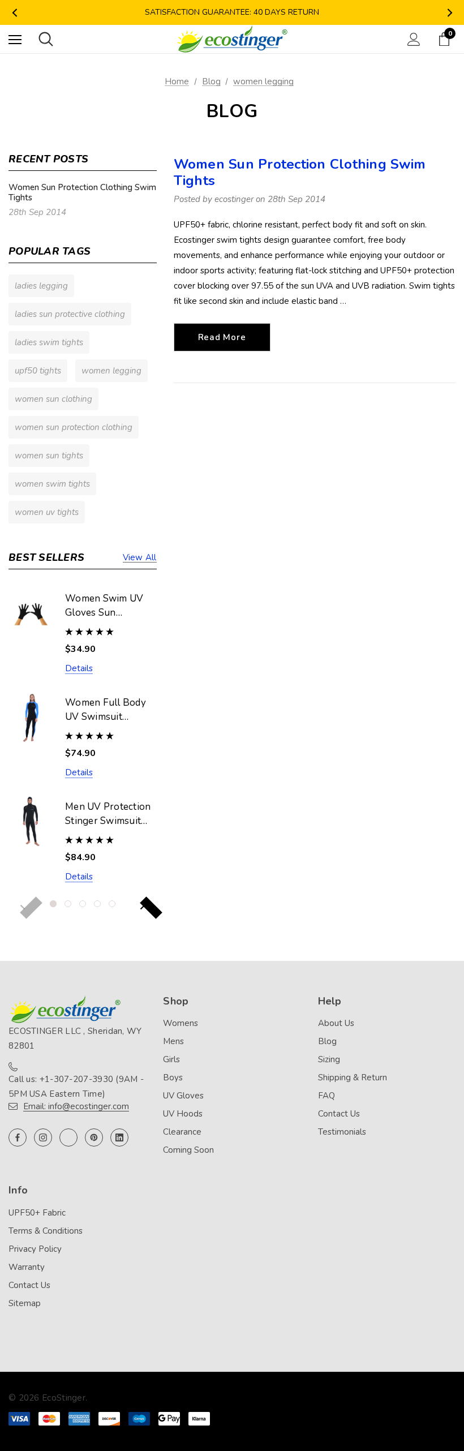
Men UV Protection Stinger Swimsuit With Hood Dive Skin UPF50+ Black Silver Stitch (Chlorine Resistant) (109, 814)
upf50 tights (38, 370)
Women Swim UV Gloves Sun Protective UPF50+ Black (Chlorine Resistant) (108, 606)
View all (140, 557)
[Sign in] (413, 39)
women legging (111, 370)
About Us (336, 1023)
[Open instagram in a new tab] (43, 1137)
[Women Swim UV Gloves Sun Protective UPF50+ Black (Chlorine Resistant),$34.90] (31, 613)
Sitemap (24, 1303)
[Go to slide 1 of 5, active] (53, 903)
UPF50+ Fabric (37, 1212)
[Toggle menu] (15, 39)
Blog (327, 1041)
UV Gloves (183, 1095)
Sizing (329, 1059)
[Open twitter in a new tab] (68, 1137)
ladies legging (41, 285)
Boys (173, 1077)
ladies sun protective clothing (70, 314)
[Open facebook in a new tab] (17, 1137)
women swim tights (52, 484)
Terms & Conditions (45, 1231)
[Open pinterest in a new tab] (94, 1137)
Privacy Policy (35, 1249)
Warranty (26, 1267)
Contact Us (339, 1113)
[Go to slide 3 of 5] (82, 903)
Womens (180, 1023)
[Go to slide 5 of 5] (112, 903)
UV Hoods (183, 1113)
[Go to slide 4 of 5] (97, 903)
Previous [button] (14, 13)
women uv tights (47, 512)
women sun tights (49, 455)
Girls (171, 1059)
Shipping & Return (352, 1077)
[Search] (45, 39)
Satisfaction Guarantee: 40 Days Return (232, 12)
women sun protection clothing (73, 427)
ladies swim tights (49, 342)
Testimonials (342, 1131)
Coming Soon (188, 1150)
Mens (173, 1041)
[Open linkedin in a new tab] (119, 1137)
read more (222, 337)
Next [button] (450, 13)
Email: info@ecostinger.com (76, 1106)
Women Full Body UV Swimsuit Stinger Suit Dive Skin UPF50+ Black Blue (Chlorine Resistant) (108, 710)
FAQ (326, 1095)
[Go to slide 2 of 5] (68, 903)
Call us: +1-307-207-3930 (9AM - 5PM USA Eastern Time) (76, 1087)
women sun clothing (53, 399)
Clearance (182, 1131)
